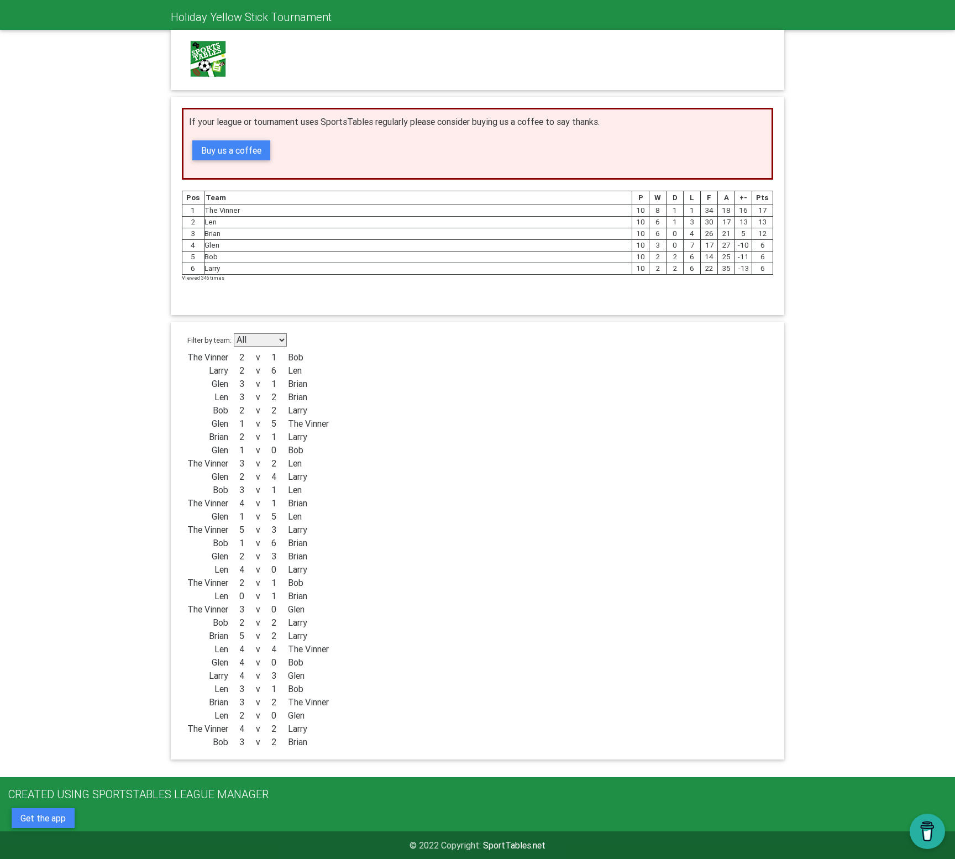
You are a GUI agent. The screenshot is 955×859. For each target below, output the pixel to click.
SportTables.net (514, 845)
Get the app (43, 818)
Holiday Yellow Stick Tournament (251, 17)
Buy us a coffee (231, 150)
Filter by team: (209, 340)
